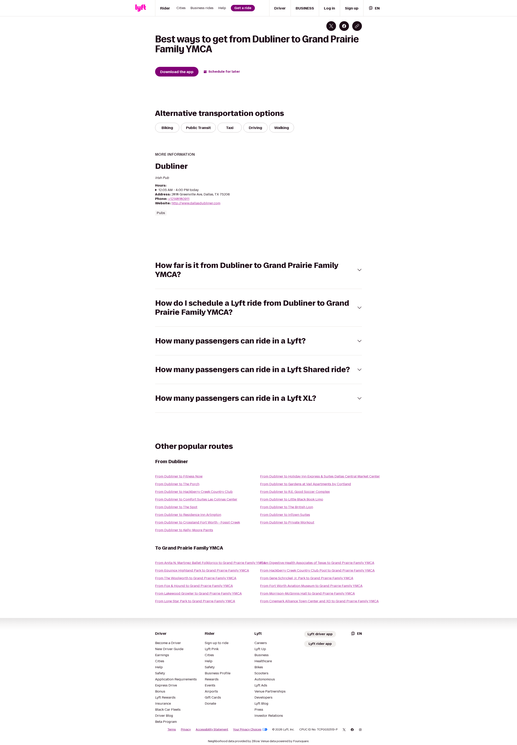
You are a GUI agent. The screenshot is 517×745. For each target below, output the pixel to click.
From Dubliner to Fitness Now (179, 476)
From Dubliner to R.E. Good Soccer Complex (295, 491)
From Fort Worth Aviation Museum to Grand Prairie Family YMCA (311, 585)
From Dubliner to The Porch (177, 484)
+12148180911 (178, 198)
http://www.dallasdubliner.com (195, 203)
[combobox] (374, 8)
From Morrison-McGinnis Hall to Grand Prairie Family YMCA (307, 593)
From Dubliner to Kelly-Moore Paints (184, 530)
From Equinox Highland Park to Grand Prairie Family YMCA (202, 570)
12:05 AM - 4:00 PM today (179, 190)
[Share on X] (331, 26)
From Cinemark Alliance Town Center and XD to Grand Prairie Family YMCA (319, 601)
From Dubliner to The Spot (176, 507)
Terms (171, 729)
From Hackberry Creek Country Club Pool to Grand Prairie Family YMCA (317, 570)
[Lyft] (140, 8)
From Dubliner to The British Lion (286, 507)
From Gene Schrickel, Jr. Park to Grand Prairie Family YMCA (306, 578)
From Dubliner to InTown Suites (285, 514)
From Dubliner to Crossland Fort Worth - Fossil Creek (197, 522)
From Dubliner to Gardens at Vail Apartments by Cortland (305, 484)
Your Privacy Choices (247, 729)
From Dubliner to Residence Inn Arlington (188, 514)
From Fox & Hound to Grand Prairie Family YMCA (194, 585)
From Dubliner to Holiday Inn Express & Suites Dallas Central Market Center (320, 476)
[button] (258, 270)
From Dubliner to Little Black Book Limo (291, 499)
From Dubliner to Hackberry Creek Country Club (194, 491)
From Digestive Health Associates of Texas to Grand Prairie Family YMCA (317, 562)
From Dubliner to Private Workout (287, 522)
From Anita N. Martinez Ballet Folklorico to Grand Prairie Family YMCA (210, 562)
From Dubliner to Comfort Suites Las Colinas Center (196, 499)
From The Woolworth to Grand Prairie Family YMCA (195, 578)
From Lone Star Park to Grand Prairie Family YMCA (195, 601)
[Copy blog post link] (357, 26)
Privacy (186, 729)
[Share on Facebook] (344, 26)
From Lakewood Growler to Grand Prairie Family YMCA (198, 593)
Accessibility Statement (212, 729)
